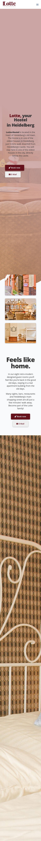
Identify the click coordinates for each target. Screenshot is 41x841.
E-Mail (14, 174)
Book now (15, 167)
